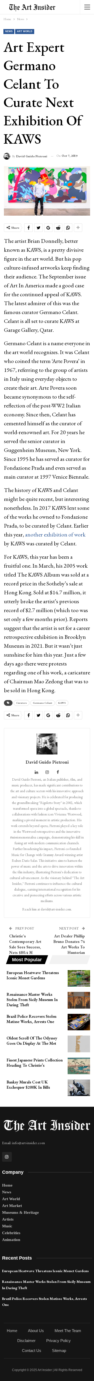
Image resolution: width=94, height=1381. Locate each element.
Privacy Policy (58, 1340)
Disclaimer (26, 1340)
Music (7, 1226)
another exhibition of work (55, 534)
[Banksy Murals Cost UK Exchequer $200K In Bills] (79, 1088)
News (9, 31)
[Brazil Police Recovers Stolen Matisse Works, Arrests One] (79, 1022)
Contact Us (31, 1350)
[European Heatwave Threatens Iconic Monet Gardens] (79, 978)
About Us (36, 1330)
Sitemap (59, 1350)
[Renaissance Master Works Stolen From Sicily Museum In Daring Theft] (79, 1000)
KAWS (62, 703)
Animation (11, 1240)
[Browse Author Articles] (47, 744)
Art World (24, 31)
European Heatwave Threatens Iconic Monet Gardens (45, 1270)
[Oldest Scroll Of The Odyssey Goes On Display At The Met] (79, 1044)
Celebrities (11, 1233)
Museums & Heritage (20, 1212)
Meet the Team (68, 1330)
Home (7, 1185)
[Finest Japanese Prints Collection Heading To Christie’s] (79, 1066)
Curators (21, 703)
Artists (8, 1219)
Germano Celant (42, 703)
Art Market (12, 1206)
